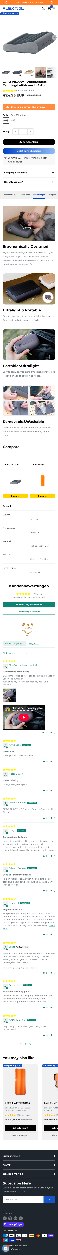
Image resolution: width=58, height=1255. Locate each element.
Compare (52, 195)
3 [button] (30, 1044)
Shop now (15, 496)
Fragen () (34, 643)
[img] (9, 661)
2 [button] (25, 1044)
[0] (49, 8)
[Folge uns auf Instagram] (10, 1218)
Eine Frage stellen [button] (29, 611)
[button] (9, 90)
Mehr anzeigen (20, 1135)
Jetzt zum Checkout (29, 151)
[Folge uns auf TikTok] (21, 1218)
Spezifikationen (23, 195)
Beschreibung (9, 195)
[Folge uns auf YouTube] (15, 1218)
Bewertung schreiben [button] (29, 604)
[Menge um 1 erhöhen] (31, 132)
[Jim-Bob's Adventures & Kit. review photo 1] (9, 695)
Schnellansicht (20, 1128)
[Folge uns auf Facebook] (5, 1218)
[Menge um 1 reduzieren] (15, 132)
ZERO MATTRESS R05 (17, 1103)
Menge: (7, 131)
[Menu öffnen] (54, 8)
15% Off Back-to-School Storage (29, 2)
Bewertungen (39, 195)
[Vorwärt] (54, 37)
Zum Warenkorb (29, 142)
